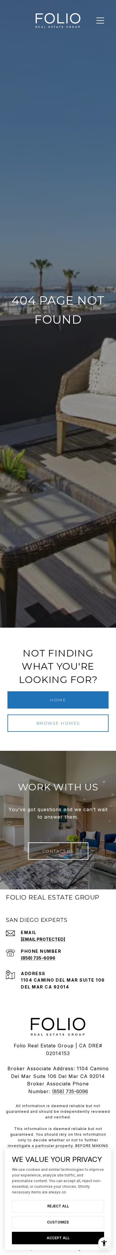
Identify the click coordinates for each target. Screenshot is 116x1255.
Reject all (58, 1206)
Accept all (58, 1238)
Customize (58, 1222)
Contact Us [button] (58, 851)
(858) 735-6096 (38, 958)
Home (58, 700)
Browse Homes (58, 723)
